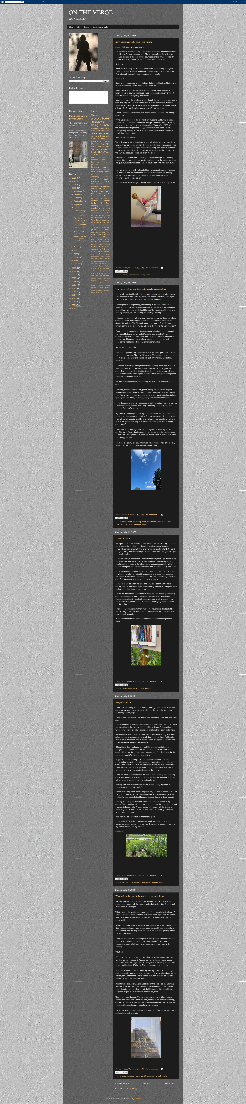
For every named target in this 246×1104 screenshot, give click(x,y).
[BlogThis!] (119, 271)
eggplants (94, 249)
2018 (74, 282)
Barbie (124, 275)
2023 (74, 188)
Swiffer (107, 266)
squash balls (96, 251)
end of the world (164, 522)
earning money (97, 215)
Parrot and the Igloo (123, 524)
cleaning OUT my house (100, 247)
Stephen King (100, 174)
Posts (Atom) (131, 1089)
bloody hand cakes (100, 244)
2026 (74, 178)
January (77, 264)
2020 (74, 275)
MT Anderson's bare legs (99, 261)
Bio (78, 27)
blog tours (104, 191)
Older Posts (170, 1083)
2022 (74, 268)
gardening (126, 882)
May (76, 250)
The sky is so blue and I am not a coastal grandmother (140, 288)
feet (97, 275)
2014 (74, 295)
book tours (105, 165)
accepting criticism (100, 177)
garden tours (134, 1076)
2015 (74, 292)
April (76, 254)
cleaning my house (100, 206)
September (79, 201)
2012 (74, 302)
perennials (135, 882)
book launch (96, 222)
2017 (74, 285)
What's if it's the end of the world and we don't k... (80, 240)
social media (95, 227)
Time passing (145, 688)
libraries (101, 130)
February (78, 260)
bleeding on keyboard (100, 242)
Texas (100, 239)
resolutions (105, 186)
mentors (94, 218)
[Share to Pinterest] (126, 271)
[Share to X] (121, 271)
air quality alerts (139, 522)
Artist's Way (95, 213)
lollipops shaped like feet (100, 278)
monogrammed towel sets (100, 283)
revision (95, 128)
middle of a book (100, 208)
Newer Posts (122, 1083)
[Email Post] (161, 268)
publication (95, 210)
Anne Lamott (105, 210)
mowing (136, 688)
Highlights (95, 198)
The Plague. (145, 882)
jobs (108, 215)
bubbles (125, 1076)
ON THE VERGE (91, 12)
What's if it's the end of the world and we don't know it (140, 896)
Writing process (96, 117)
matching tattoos (100, 280)
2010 (74, 308)
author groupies (100, 179)
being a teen (104, 133)
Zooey (107, 239)
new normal (156, 1076)
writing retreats (98, 189)
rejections (95, 186)
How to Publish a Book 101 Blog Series (100, 144)
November (78, 194)
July (76, 208)
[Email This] (116, 271)
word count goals (103, 218)
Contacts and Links (100, 27)
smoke (164, 1076)
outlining (100, 285)
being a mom (100, 125)
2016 (74, 288)
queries (100, 287)
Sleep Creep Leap (123, 702)
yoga (108, 254)
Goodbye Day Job (104, 258)
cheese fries (95, 268)
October (77, 198)
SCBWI (94, 154)
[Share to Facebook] (124, 271)
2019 (74, 278)
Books (86, 27)
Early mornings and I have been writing (133, 41)
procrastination (104, 225)
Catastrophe (127, 688)
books (106, 118)
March (77, 257)
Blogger (137, 1099)
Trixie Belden (96, 220)
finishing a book (100, 184)
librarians (95, 167)
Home (146, 1083)
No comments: (152, 268)
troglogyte (99, 290)
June (76, 247)
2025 (74, 181)
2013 (74, 298)
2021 (74, 271)
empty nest (96, 193)
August (77, 205)
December (78, 191)
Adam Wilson (127, 522)
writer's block (133, 275)
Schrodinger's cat (97, 237)
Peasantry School (140, 524)
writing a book (145, 275)
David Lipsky (152, 522)
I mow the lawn (122, 538)
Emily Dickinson (103, 196)
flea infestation (105, 275)
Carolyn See (105, 213)
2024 (74, 185)
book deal (106, 220)
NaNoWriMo (104, 152)
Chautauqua (95, 256)
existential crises (100, 181)
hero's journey (104, 249)
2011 (74, 305)
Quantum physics (103, 235)
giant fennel (145, 1076)
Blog (71, 27)
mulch (93, 285)
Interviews (97, 121)
